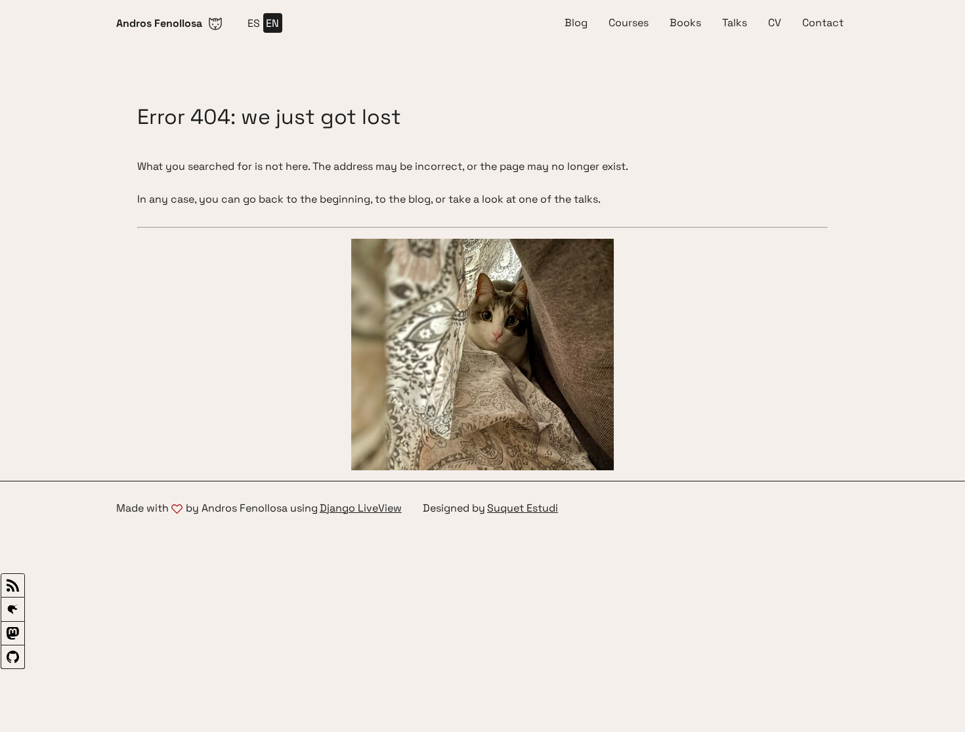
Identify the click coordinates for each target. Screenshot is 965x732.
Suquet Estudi (522, 508)
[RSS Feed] (13, 585)
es (253, 23)
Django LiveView (361, 508)
